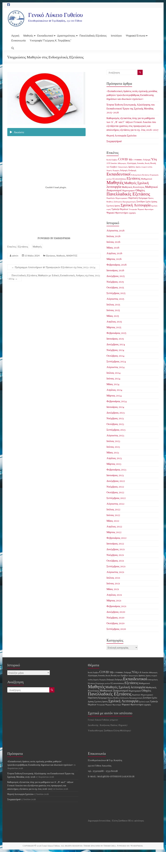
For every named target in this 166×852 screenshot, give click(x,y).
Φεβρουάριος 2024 (117, 401)
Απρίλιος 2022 (114, 526)
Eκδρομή (146, 159)
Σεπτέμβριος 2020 (116, 629)
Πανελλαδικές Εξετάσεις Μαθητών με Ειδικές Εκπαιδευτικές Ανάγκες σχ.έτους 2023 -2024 (53, 277)
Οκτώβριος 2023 (115, 424)
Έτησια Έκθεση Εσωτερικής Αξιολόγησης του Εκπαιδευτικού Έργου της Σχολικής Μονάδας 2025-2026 (131, 108)
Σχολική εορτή (144, 701)
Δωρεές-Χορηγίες (113, 170)
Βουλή (147, 163)
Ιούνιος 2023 (113, 446)
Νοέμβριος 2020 (115, 617)
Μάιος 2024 (113, 384)
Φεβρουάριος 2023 (116, 469)
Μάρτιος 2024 (114, 395)
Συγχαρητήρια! (114, 141)
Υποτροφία (133, 209)
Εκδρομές (124, 170)
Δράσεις (131, 166)
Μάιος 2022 (113, 520)
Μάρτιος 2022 (114, 532)
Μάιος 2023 (113, 452)
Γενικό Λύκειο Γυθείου (55, 14)
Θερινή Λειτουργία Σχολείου (121, 135)
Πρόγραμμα (143, 198)
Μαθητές (28, 35)
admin (15, 255)
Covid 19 (125, 159)
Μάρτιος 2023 (114, 463)
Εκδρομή (132, 170)
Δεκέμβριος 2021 (115, 549)
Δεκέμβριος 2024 (116, 344)
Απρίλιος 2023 (114, 458)
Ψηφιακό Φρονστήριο (146, 209)
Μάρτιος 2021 (114, 600)
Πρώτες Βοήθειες (113, 698)
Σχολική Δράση (113, 205)
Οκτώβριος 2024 (115, 355)
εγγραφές (132, 212)
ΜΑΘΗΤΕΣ (71, 255)
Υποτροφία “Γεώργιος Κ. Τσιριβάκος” (50, 40)
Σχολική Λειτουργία (136, 204)
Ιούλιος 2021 (113, 577)
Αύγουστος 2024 (115, 367)
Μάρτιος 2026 (114, 259)
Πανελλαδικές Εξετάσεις (93, 35)
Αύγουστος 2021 (115, 572)
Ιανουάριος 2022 (115, 543)
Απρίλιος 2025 (114, 321)
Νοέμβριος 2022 (115, 486)
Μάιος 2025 (113, 315)
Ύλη (154, 159)
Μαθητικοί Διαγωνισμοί (114, 690)
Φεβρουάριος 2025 (116, 333)
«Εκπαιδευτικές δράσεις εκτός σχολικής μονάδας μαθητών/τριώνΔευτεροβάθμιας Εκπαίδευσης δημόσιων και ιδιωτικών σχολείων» (132, 95)
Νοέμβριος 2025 (115, 281)
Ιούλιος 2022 (113, 509)
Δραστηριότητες (66, 35)
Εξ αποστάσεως (119, 178)
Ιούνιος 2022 (113, 515)
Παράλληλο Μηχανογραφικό (117, 198)
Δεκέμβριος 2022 (116, 481)
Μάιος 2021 (113, 589)
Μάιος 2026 (113, 247)
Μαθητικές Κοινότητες (133, 186)
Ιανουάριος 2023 (115, 475)
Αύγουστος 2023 (115, 435)
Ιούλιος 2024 (113, 372)
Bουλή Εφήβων (112, 159)
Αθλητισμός (122, 163)
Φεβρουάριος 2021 (116, 606)
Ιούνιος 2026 (113, 241)
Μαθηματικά (146, 178)
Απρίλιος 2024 (114, 389)
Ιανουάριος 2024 (115, 407)
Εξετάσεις (23, 246)
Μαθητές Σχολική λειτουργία (128, 184)
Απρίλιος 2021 (114, 594)
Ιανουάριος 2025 (115, 338)
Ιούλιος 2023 (113, 441)
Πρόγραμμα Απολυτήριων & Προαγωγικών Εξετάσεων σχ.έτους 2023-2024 (53, 267)
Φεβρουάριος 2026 (117, 264)
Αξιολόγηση (131, 163)
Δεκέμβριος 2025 (116, 276)
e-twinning (137, 159)
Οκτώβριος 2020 (115, 623)
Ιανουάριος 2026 (115, 270)
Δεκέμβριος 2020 (116, 611)
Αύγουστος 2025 (115, 298)
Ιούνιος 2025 (113, 310)
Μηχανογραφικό (128, 190)
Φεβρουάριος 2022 (116, 537)
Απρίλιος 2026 (114, 253)
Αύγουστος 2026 (115, 230)
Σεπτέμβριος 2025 (116, 293)
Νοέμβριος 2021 (115, 555)
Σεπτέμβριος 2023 (116, 429)
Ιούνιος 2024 (113, 378)
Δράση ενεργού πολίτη (144, 167)
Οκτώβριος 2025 (115, 287)
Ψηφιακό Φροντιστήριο (117, 212)
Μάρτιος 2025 (114, 327)
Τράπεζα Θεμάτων (119, 209)
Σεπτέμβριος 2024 (116, 361)
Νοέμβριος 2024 (115, 350)
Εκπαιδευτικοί (45, 35)
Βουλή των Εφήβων (119, 675)
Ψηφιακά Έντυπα (135, 35)
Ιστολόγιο (116, 35)
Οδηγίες (140, 190)
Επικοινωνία (18, 40)
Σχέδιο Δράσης (151, 201)
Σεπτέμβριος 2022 (116, 498)
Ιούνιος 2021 (113, 583)
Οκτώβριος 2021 (115, 560)
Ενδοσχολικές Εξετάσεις (140, 175)
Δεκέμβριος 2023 (116, 412)
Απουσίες (140, 163)
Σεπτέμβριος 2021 (116, 566)
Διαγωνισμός (123, 167)
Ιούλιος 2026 (113, 236)
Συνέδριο (140, 201)
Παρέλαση (133, 197)
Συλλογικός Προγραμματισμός (125, 201)
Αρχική (15, 35)
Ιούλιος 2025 (113, 304)
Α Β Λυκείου (112, 163)
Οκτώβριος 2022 (115, 492)
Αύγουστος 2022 (115, 503)
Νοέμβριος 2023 (115, 418)
